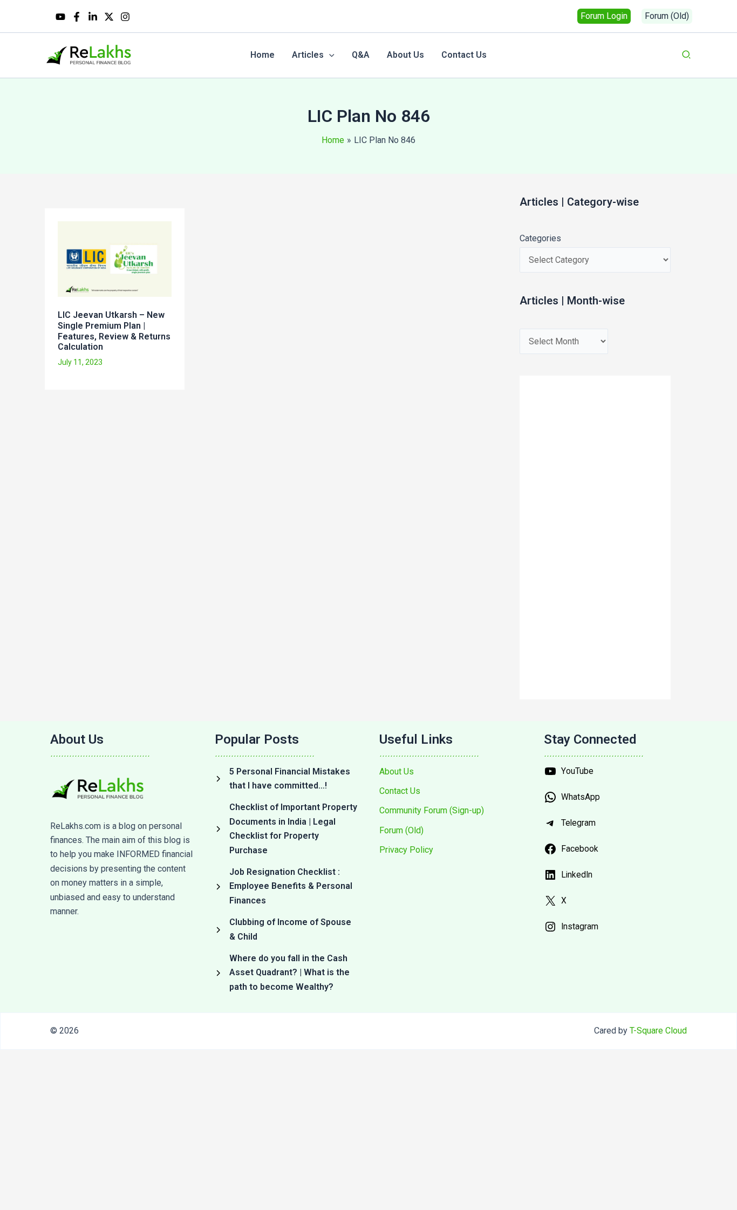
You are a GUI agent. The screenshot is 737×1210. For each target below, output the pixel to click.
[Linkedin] (93, 17)
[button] (604, 16)
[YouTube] (60, 17)
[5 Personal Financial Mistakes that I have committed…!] (286, 779)
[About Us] (396, 772)
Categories (540, 238)
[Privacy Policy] (406, 850)
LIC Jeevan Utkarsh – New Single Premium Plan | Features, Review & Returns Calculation (114, 331)
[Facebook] (76, 17)
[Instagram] (125, 17)
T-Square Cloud (658, 1030)
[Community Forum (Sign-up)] (431, 811)
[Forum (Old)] (401, 831)
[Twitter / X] (109, 17)
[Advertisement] (236, 435)
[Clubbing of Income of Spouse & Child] (286, 929)
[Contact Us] (399, 791)
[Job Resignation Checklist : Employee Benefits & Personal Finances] (286, 886)
